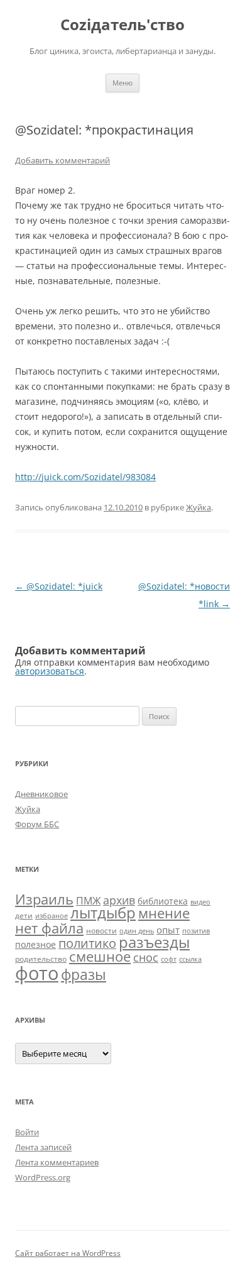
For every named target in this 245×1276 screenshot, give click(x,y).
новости (101, 930)
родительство (41, 959)
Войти (27, 1132)
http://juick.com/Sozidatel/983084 (85, 477)
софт (169, 959)
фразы (83, 974)
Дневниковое (41, 794)
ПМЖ (88, 901)
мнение (164, 913)
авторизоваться (49, 671)
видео (200, 902)
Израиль (44, 898)
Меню (122, 82)
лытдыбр (103, 913)
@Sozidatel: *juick (58, 586)
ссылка (190, 959)
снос (145, 957)
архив (119, 900)
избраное (51, 915)
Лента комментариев (57, 1162)
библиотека (163, 901)
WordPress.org (42, 1177)
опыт (168, 929)
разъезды (154, 942)
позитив (196, 931)
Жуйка (198, 507)
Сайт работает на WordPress (68, 1253)
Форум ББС (37, 824)
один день (136, 931)
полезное (35, 944)
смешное (100, 956)
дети (24, 915)
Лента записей (43, 1147)
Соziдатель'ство (122, 25)
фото (36, 973)
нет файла (49, 927)
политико (87, 943)
